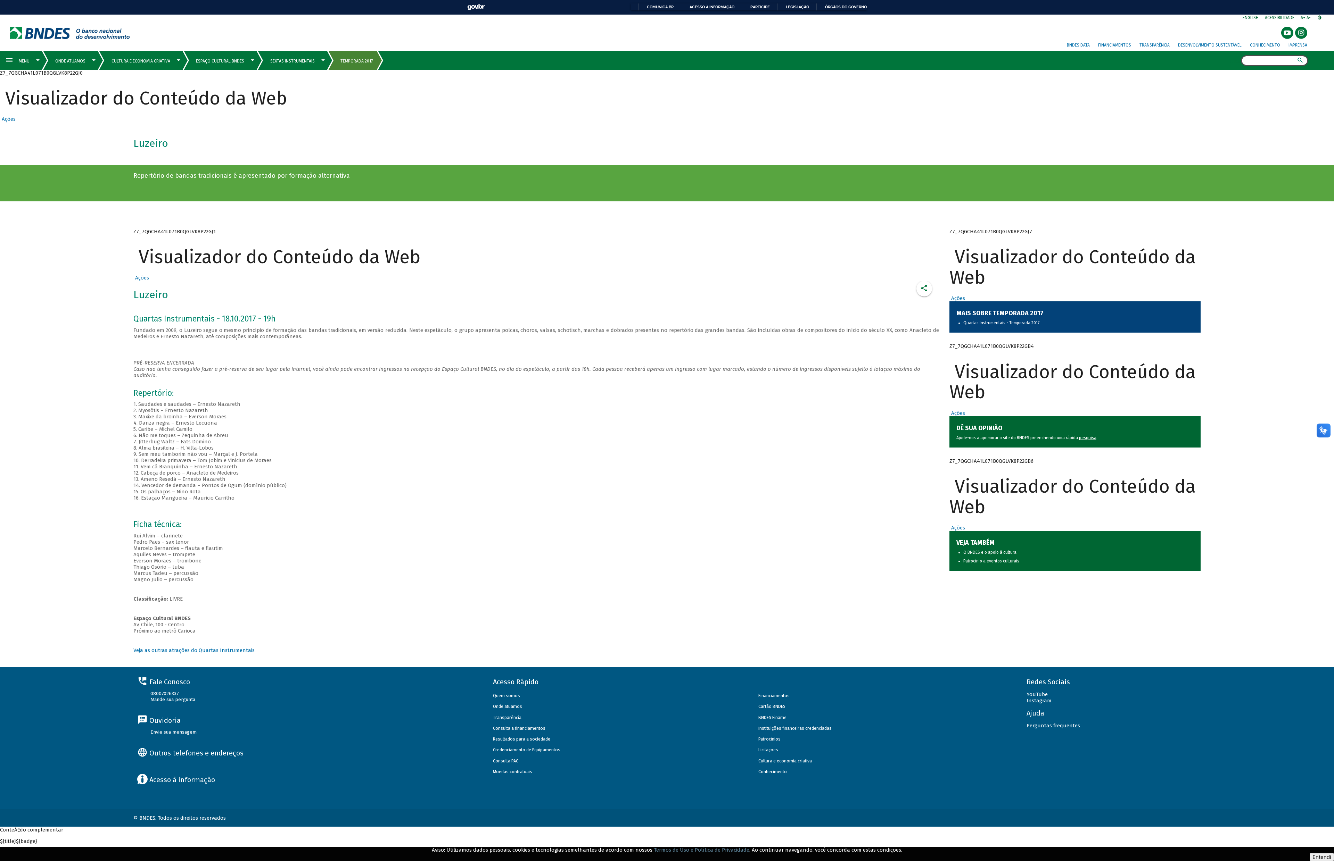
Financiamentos (1114, 45)
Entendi (1321, 857)
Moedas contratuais (512, 771)
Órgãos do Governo (846, 7)
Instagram (1039, 700)
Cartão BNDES (771, 706)
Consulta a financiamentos (519, 728)
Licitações (768, 749)
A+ (1304, 17)
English (1251, 17)
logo (70, 33)
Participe (760, 7)
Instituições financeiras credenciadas (795, 728)
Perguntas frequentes (1053, 725)
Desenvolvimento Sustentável (1210, 45)
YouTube (1037, 694)
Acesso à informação (712, 7)
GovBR (476, 7)
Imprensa (1297, 45)
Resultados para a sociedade (521, 739)
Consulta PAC (505, 760)
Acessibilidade (1279, 17)
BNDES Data (1078, 45)
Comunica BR (660, 7)
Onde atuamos (507, 706)
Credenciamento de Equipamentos (526, 749)
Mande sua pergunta (172, 699)
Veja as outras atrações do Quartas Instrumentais (194, 650)
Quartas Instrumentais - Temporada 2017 (1001, 322)
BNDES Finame (772, 717)
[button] (8, 119)
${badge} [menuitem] (18, 841)
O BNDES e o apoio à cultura (989, 552)
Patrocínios (769, 739)
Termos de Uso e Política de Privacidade (701, 850)
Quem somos (506, 695)
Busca (1235, 61)
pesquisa (1087, 437)
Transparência (1154, 45)
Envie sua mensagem (173, 732)
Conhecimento (1265, 45)
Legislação (797, 7)
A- (1309, 17)
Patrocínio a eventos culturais (991, 561)
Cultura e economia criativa (785, 760)
